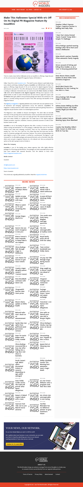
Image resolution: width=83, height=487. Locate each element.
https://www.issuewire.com (11, 168)
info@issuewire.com (9, 165)
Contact (58, 474)
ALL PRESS (29, 10)
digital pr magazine (12, 104)
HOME (13, 10)
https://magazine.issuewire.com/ (12, 153)
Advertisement (49, 474)
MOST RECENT (21, 10)
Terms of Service (27, 474)
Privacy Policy (38, 474)
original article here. (41, 175)
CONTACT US (37, 10)
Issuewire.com (21, 83)
